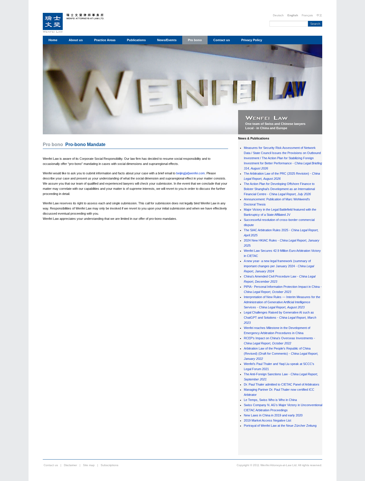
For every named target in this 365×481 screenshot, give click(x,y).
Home (52, 40)
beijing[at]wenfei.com (190, 173)
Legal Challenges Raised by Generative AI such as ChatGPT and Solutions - (280, 317)
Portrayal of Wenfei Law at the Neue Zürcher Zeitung (280, 425)
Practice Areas (104, 40)
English (292, 15)
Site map (89, 465)
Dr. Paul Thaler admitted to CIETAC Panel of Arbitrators (281, 384)
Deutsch (278, 15)
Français (307, 15)
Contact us (221, 40)
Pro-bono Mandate (85, 144)
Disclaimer (70, 465)
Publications (136, 40)
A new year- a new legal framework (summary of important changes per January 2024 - (279, 266)
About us (76, 40)
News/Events (167, 40)
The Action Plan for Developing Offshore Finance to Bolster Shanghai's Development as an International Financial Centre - (279, 189)
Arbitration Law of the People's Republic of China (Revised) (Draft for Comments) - (281, 353)
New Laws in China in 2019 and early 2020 (273, 415)
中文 (319, 15)
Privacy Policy (251, 40)
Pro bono (195, 40)
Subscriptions (109, 465)
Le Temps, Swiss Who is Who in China (270, 400)
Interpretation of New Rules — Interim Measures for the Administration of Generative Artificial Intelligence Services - (282, 302)
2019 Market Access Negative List (267, 420)
